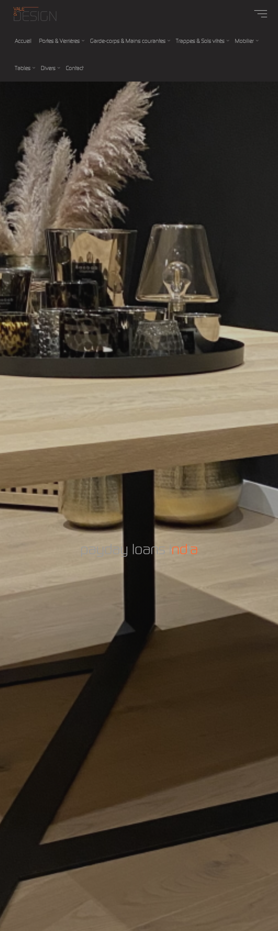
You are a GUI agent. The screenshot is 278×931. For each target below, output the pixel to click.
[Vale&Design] (35, 14)
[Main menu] (260, 13)
